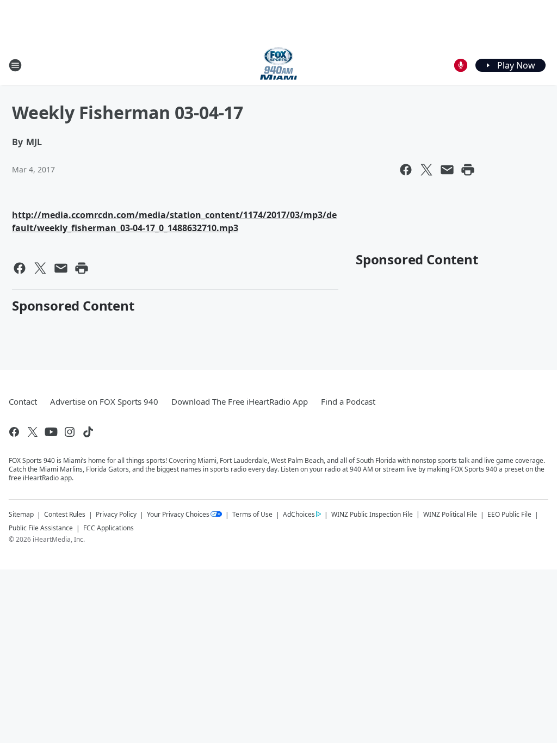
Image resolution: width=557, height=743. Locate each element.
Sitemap (21, 514)
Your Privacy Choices (178, 514)
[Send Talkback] (460, 65)
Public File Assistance (41, 528)
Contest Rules (64, 514)
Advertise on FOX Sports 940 (104, 401)
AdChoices (299, 514)
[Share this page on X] (426, 169)
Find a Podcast (348, 401)
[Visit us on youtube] (51, 431)
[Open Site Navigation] (15, 65)
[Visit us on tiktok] (88, 431)
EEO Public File (509, 514)
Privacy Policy (116, 514)
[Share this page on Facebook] (405, 169)
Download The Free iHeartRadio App (239, 401)
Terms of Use (252, 514)
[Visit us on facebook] (14, 431)
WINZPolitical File (450, 514)
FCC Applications (108, 527)
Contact (23, 401)
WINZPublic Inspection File (372, 514)
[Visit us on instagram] (69, 431)
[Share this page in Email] (447, 169)
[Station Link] (278, 65)
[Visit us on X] (32, 431)
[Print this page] (467, 169)
